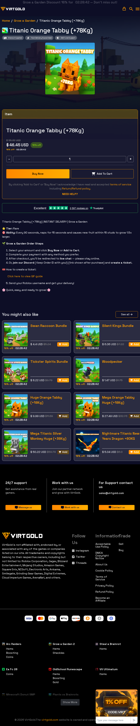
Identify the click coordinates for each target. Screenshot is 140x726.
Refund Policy (104, 591)
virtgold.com (49, 720)
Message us (25, 507)
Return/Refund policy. (76, 188)
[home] (13, 9)
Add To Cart (104, 173)
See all (125, 314)
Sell (121, 544)
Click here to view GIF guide (25, 276)
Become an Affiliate (102, 599)
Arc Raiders (13, 644)
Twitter (80, 556)
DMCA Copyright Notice (102, 556)
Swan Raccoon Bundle (48, 325)
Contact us (118, 507)
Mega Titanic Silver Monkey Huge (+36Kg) (48, 436)
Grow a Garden (24, 21)
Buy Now (38, 173)
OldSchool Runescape (67, 669)
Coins (9, 657)
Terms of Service (101, 578)
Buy (121, 550)
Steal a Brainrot (110, 644)
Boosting (12, 653)
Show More (70, 702)
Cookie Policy (104, 570)
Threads (81, 563)
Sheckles (58, 653)
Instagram (82, 550)
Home (6, 21)
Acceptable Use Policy (103, 545)
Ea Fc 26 (11, 669)
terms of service (120, 184)
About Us (101, 564)
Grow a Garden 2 (64, 644)
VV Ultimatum (109, 669)
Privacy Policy (104, 585)
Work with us (72, 507)
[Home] (35, 535)
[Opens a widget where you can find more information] (116, 706)
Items (9, 649)
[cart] (124, 8)
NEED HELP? (70, 194)
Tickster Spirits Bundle (49, 361)
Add (64, 344)
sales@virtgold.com (111, 493)
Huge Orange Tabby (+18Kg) (46, 400)
